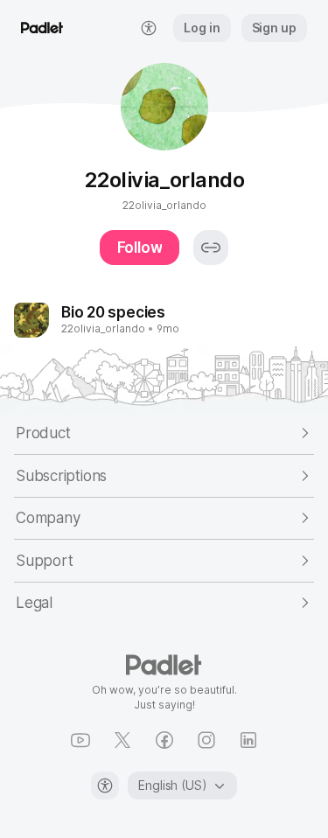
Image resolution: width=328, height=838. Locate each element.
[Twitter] (122, 740)
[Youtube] (80, 740)
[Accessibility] (105, 786)
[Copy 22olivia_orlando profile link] (210, 247)
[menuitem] (149, 28)
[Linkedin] (248, 740)
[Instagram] (206, 740)
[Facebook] (164, 740)
